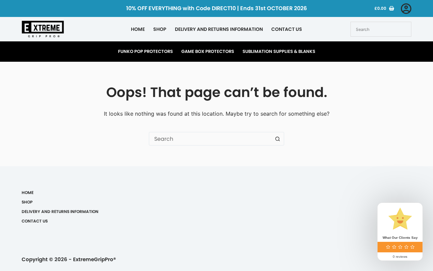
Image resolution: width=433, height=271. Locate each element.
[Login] (406, 8)
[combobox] (210, 139)
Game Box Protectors (207, 51)
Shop (159, 29)
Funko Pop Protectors (145, 51)
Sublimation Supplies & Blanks (279, 51)
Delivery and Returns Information (219, 29)
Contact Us (286, 29)
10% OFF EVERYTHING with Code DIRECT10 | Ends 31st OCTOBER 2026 (216, 8)
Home (138, 29)
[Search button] (277, 138)
